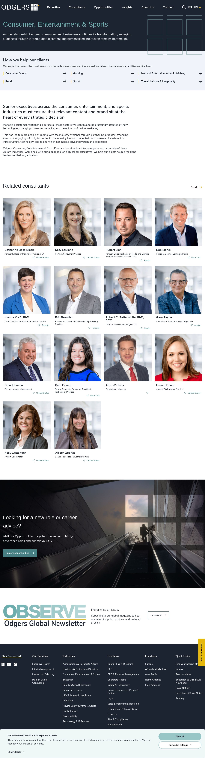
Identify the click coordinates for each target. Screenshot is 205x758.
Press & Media (183, 674)
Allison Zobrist (65, 452)
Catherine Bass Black (19, 249)
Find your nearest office (188, 664)
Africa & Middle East (156, 669)
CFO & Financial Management (123, 674)
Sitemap (180, 698)
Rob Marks (163, 249)
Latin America (152, 685)
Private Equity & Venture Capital (79, 706)
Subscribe (156, 615)
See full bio (37, 238)
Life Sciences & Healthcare (77, 695)
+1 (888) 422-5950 (70, 221)
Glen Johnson (14, 385)
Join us (179, 669)
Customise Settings (178, 745)
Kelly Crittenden (16, 452)
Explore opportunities (17, 553)
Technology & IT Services (76, 721)
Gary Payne (164, 317)
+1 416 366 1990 (19, 291)
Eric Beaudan (64, 317)
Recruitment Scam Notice (189, 693)
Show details (14, 752)
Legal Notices (183, 688)
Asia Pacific (151, 674)
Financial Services (72, 690)
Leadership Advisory (43, 674)
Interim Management (43, 669)
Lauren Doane (165, 385)
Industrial (68, 700)
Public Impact (70, 711)
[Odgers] (20, 7)
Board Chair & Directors (120, 664)
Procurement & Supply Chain (122, 709)
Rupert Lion (114, 249)
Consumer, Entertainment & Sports (81, 674)
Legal (110, 698)
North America (153, 680)
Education (68, 680)
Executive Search (41, 664)
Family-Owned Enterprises (77, 685)
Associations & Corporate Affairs (80, 664)
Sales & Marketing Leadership (123, 704)
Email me (14, 223)
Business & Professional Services (80, 669)
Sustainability (70, 716)
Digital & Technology (118, 685)
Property (112, 714)
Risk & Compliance (117, 719)
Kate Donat (63, 385)
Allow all (180, 736)
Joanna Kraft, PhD (17, 317)
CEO (109, 669)
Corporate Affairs (116, 680)
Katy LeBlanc (64, 249)
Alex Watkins (115, 385)
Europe (149, 664)
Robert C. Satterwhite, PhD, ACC (125, 319)
